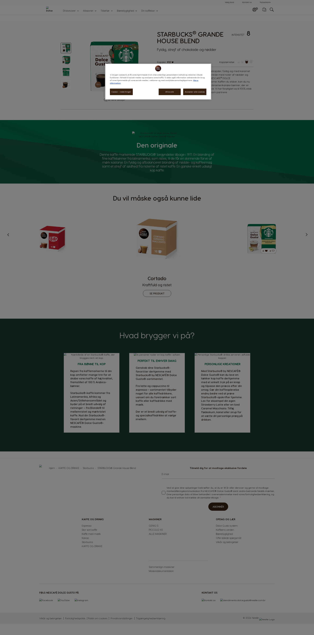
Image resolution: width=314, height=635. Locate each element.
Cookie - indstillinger (121, 92)
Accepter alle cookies (195, 92)
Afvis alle (169, 92)
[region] (158, 82)
